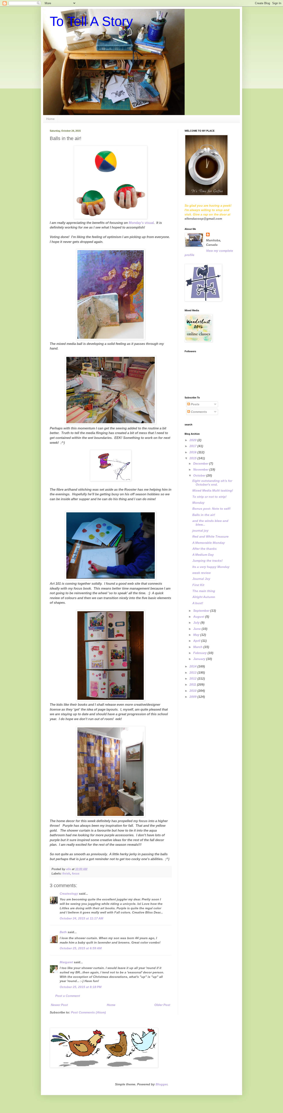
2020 (193, 440)
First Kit (198, 585)
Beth (63, 932)
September (201, 610)
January (199, 659)
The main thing (203, 591)
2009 (193, 696)
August (199, 616)
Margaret (66, 962)
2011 (193, 684)
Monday (198, 502)
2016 (193, 452)
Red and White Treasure (210, 536)
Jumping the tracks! (207, 560)
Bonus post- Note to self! (211, 508)
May (196, 634)
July (197, 622)
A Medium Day (203, 554)
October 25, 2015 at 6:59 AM (81, 948)
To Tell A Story (91, 21)
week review (201, 573)
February (200, 653)
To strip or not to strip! (209, 496)
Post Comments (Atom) (88, 1012)
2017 (193, 446)
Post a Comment (67, 996)
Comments (198, 411)
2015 (193, 458)
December (201, 463)
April (197, 640)
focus (75, 873)
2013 (193, 672)
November (201, 469)
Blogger (161, 1084)
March (198, 647)
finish (66, 873)
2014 (193, 666)
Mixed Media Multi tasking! (212, 490)
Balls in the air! (203, 515)
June (197, 629)
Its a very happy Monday (210, 567)
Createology (69, 893)
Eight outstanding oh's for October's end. (212, 482)
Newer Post (59, 1005)
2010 (193, 690)
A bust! (197, 603)
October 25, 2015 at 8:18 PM (80, 987)
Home (50, 119)
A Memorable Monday (208, 542)
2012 (193, 678)
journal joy (200, 530)
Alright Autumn (203, 597)
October (199, 475)
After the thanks (204, 548)
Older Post (162, 1005)
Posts (194, 404)
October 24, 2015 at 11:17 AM (81, 918)
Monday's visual (141, 223)
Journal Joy (201, 579)
